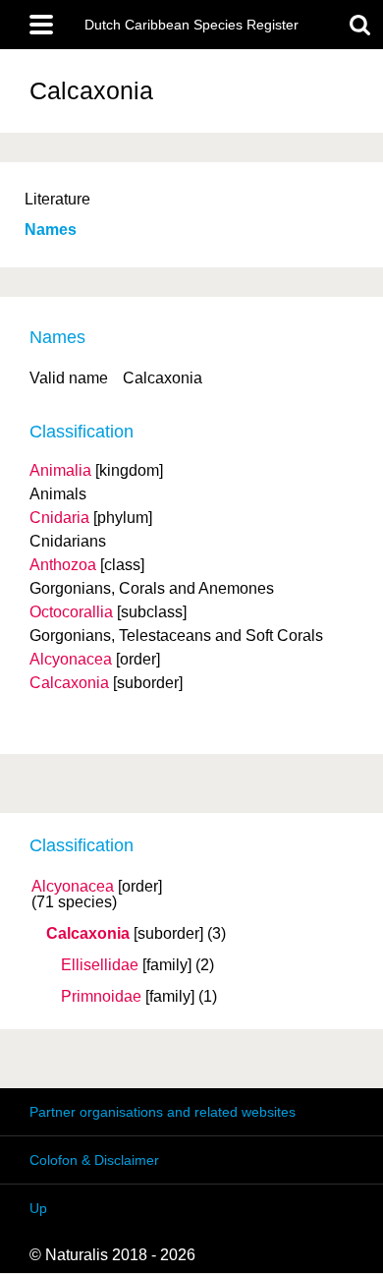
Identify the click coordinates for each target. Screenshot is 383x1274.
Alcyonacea (72, 887)
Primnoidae (101, 997)
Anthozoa (62, 564)
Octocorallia (71, 612)
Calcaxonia (88, 934)
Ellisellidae (99, 965)
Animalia (60, 470)
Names (51, 229)
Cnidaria (59, 517)
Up (38, 1208)
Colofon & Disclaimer (94, 1160)
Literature (57, 199)
